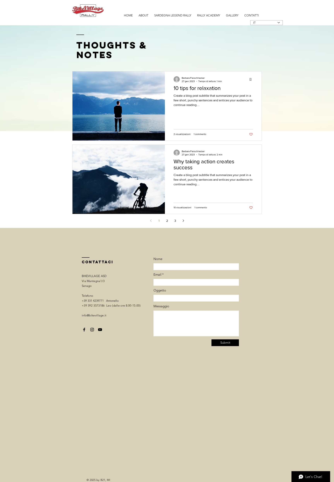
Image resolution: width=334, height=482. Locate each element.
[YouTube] (100, 329)
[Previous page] (150, 220)
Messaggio (161, 306)
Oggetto (159, 290)
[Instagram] (92, 329)
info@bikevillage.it (94, 315)
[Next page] (183, 220)
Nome (157, 259)
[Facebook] (84, 329)
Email (157, 274)
